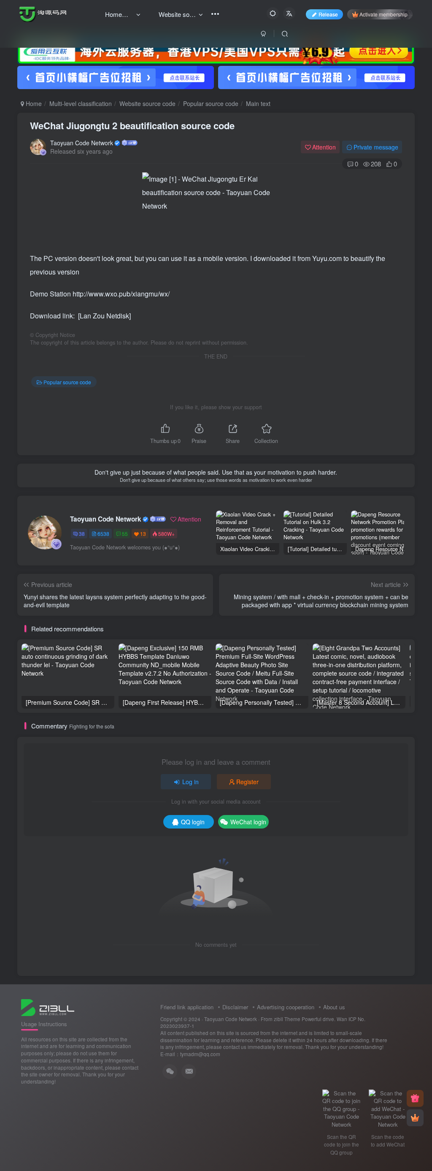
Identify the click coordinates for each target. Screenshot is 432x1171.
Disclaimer (235, 1007)
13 (143, 533)
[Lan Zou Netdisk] (104, 316)
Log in (190, 781)
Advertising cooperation (285, 1007)
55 (125, 533)
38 (82, 533)
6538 (103, 533)
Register (247, 781)
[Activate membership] (415, 1117)
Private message (376, 147)
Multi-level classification (80, 103)
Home (33, 103)
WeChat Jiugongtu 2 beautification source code (132, 125)
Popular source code (210, 103)
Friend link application (186, 1007)
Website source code (147, 103)
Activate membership (383, 14)
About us (334, 1007)
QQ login (193, 822)
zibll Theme (288, 1019)
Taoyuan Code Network (81, 143)
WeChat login (248, 822)
